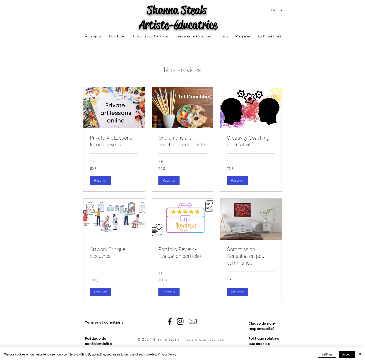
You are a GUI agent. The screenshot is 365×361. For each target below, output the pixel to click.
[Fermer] (359, 354)
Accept (346, 354)
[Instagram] (180, 321)
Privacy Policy (167, 354)
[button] (117, 36)
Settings (327, 354)
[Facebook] (169, 321)
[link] (114, 141)
